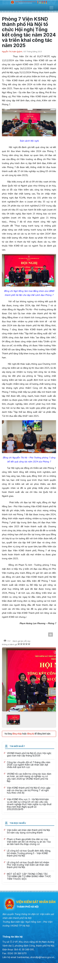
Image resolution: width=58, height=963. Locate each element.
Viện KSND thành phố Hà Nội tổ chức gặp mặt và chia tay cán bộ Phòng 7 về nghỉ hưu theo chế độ (29, 790)
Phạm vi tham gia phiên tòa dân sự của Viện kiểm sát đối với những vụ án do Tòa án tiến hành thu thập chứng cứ (29, 842)
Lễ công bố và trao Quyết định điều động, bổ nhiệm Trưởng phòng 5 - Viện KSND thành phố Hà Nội (29, 853)
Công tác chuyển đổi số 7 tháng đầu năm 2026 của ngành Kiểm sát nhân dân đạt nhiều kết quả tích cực (29, 765)
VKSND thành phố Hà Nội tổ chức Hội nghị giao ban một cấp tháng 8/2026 (29, 754)
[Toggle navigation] (51, 7)
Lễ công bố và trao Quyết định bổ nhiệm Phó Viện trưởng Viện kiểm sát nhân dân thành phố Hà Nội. (29, 865)
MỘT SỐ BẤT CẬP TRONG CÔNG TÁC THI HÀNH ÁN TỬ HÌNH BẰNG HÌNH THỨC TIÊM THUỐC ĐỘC (29, 876)
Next (52, 678)
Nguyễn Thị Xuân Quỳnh (12, 51)
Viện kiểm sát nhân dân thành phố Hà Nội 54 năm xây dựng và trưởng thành (29, 831)
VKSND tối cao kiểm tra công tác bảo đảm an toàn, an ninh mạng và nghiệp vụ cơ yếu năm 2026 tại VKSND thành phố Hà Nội (29, 778)
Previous (6, 678)
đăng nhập (17, 733)
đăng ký (30, 733)
